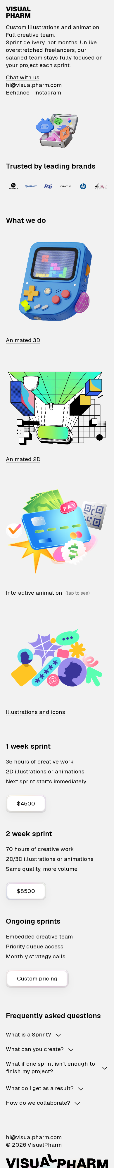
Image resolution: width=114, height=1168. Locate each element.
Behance (18, 92)
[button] (57, 1034)
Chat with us (22, 77)
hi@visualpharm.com (34, 85)
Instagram (47, 92)
